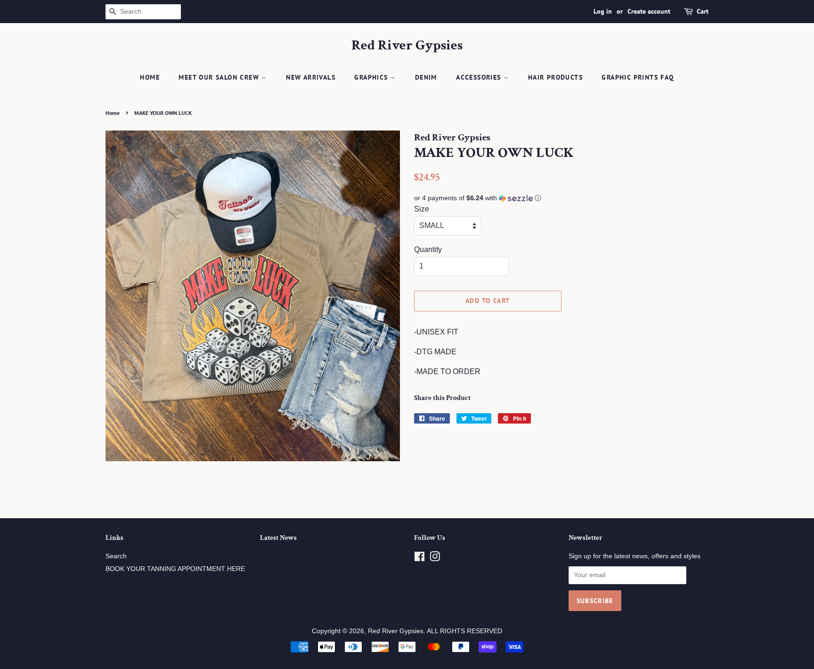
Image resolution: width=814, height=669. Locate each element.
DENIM (426, 77)
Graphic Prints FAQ (638, 77)
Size (421, 209)
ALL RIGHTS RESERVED (464, 631)
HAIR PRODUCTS (555, 77)
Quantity (428, 249)
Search (116, 556)
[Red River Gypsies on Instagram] (435, 558)
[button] (561, 198)
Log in (603, 11)
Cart (702, 11)
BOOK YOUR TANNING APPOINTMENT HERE (175, 568)
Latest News (278, 537)
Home (150, 77)
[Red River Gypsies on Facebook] (419, 558)
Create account (648, 11)
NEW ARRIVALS (310, 77)
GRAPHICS (372, 77)
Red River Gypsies (407, 45)
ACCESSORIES (480, 77)
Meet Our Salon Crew (220, 77)
